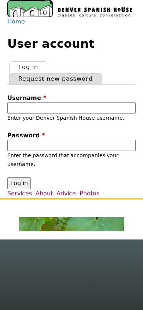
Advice (66, 193)
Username (26, 97)
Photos (89, 193)
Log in (32, 67)
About (44, 193)
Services (19, 193)
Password (26, 135)
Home (16, 21)
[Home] (69, 8)
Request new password (55, 78)
